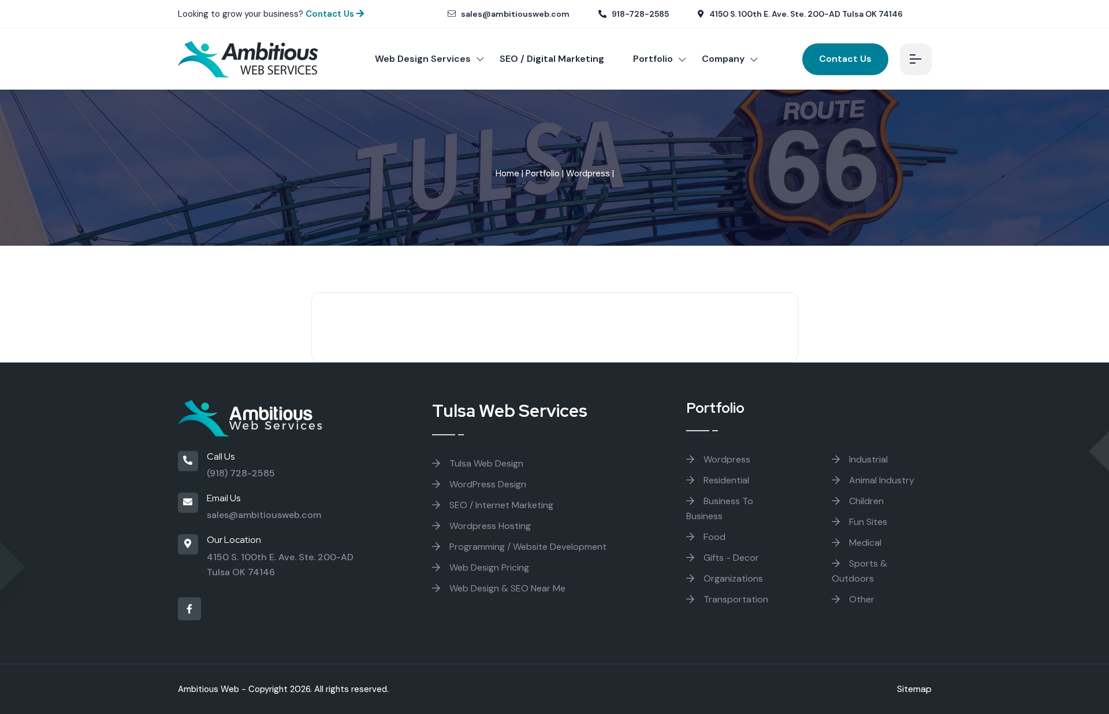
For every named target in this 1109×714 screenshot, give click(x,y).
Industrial (867, 459)
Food (713, 537)
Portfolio (653, 59)
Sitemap (914, 689)
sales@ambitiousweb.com (514, 14)
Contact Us (331, 14)
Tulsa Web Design (485, 463)
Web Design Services (423, 59)
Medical (864, 543)
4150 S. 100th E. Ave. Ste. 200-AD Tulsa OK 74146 (805, 14)
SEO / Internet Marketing (500, 505)
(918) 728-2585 (241, 473)
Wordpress (588, 173)
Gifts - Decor (730, 558)
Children (865, 501)
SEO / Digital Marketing (552, 59)
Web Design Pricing (488, 567)
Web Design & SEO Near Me (506, 588)
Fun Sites (867, 522)
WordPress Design (486, 484)
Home (507, 173)
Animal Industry (880, 480)
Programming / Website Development (526, 547)
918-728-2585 (639, 14)
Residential (725, 480)
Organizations (732, 578)
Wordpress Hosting (489, 526)
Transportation (734, 599)
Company (723, 59)
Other (860, 599)
